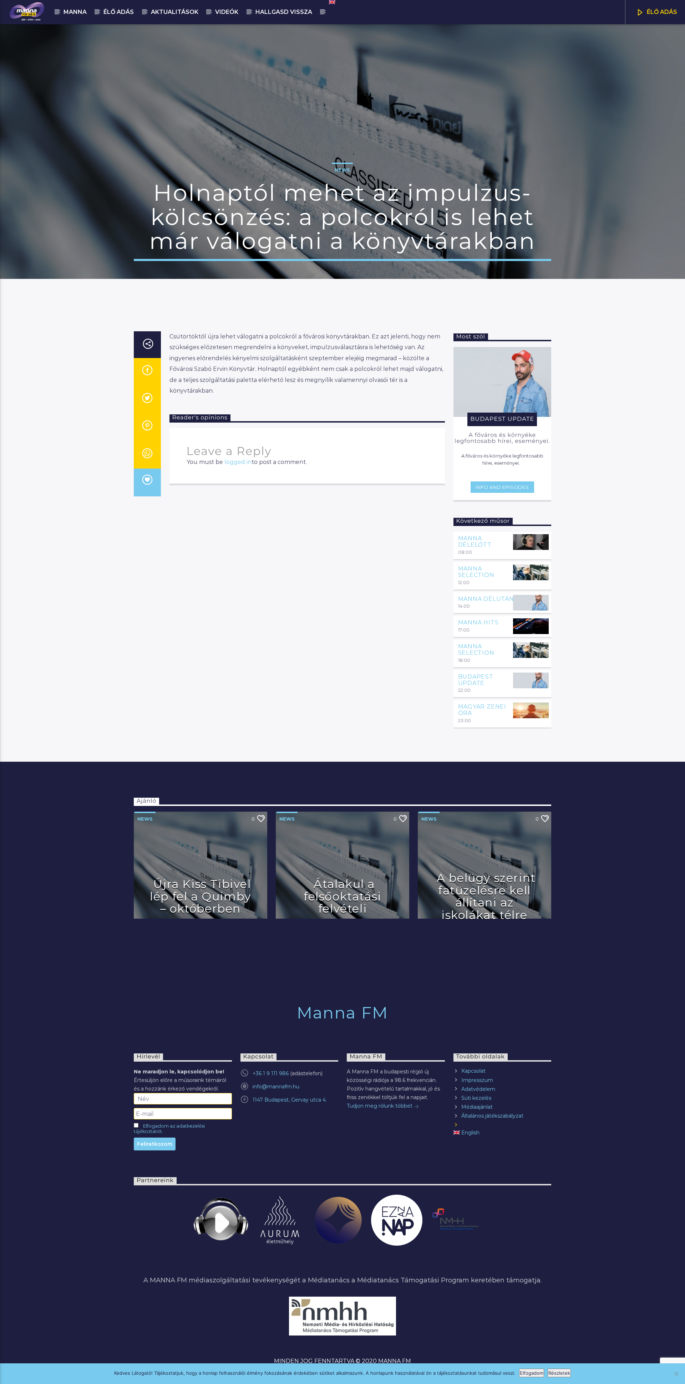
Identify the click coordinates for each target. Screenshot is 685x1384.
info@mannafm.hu (276, 1086)
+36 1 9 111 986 (271, 1073)
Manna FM (342, 1012)
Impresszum (477, 1080)
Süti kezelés (476, 1098)
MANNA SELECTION (476, 571)
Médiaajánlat (477, 1107)
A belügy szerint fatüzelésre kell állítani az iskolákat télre (486, 896)
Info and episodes (502, 487)
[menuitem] (331, 2)
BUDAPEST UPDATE (475, 679)
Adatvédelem (478, 1089)
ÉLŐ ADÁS (661, 12)
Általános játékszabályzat (492, 1116)
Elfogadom (531, 1373)
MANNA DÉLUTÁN (486, 599)
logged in (238, 462)
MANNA (75, 12)
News (342, 170)
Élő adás (118, 12)
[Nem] (676, 1373)
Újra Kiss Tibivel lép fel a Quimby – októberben (200, 896)
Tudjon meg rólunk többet (380, 1106)
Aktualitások (174, 12)
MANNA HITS (478, 622)
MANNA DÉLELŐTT (475, 541)
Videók (226, 12)
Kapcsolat (473, 1071)
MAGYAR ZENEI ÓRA (482, 709)
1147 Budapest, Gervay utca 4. (290, 1100)
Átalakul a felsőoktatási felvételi (342, 896)
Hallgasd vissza (283, 12)
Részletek (559, 1373)
